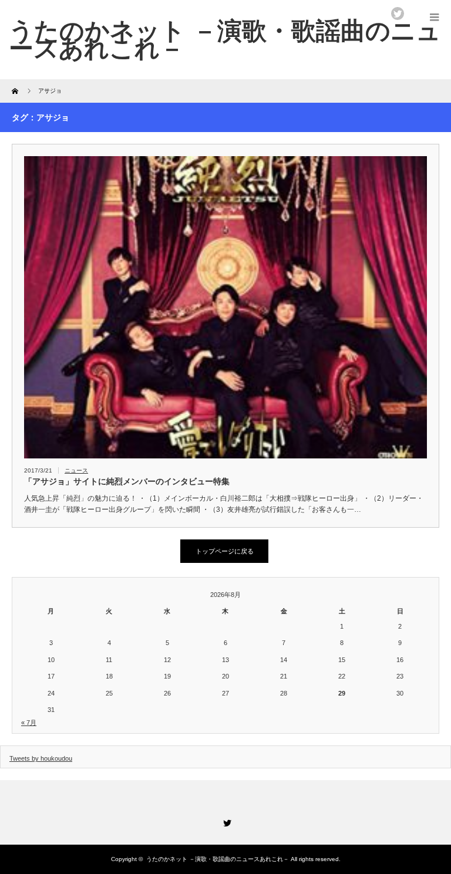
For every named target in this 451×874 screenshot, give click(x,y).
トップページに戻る (225, 551)
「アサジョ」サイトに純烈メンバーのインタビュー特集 (127, 481)
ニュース (76, 470)
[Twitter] (225, 821)
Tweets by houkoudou (40, 758)
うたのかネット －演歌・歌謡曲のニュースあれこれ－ (217, 859)
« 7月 (28, 722)
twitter (397, 13)
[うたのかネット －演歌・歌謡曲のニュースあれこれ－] (225, 39)
